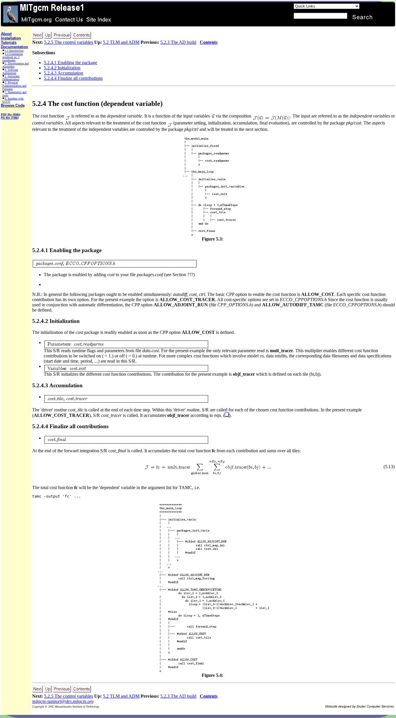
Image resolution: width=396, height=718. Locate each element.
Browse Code (13, 105)
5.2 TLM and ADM (121, 42)
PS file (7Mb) (10, 117)
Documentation (14, 47)
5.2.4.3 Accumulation (63, 72)
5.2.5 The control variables (68, 42)
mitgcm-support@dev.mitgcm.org (63, 701)
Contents (208, 42)
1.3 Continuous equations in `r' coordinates (12, 57)
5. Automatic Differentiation (11, 78)
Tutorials (9, 42)
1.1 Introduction (14, 50)
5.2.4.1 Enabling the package (70, 62)
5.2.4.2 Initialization (62, 67)
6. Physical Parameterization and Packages (14, 86)
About (6, 34)
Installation (11, 38)
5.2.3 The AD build (178, 42)
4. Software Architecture (10, 71)
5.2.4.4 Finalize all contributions (73, 78)
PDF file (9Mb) (10, 114)
